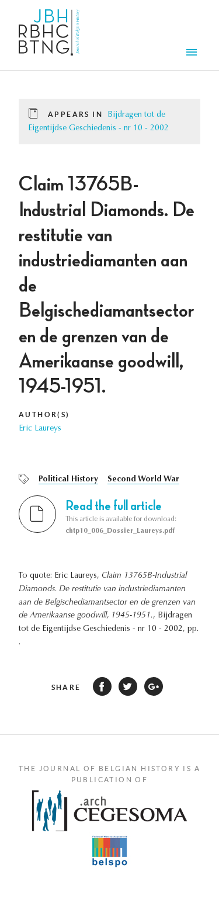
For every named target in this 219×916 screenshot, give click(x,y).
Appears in (75, 114)
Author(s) (44, 414)
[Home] (49, 35)
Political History (68, 480)
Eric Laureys (40, 429)
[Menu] (193, 54)
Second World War (143, 480)
